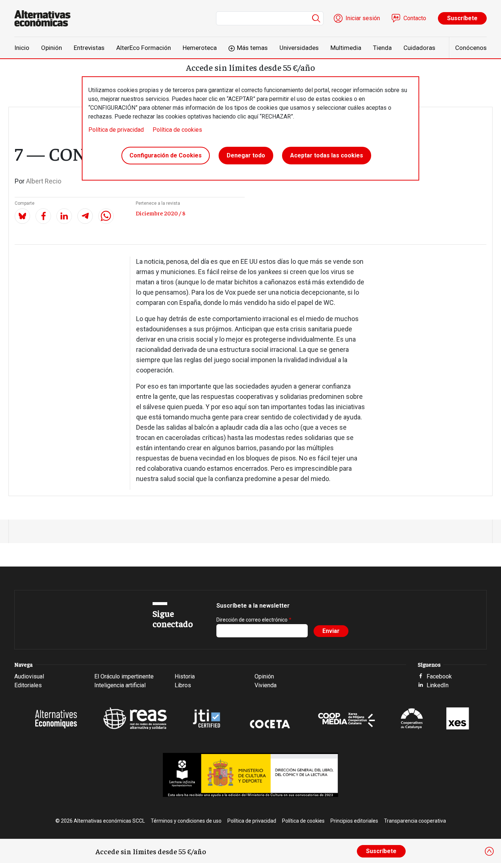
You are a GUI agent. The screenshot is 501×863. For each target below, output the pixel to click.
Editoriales (28, 685)
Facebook (439, 676)
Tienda (382, 47)
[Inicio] (45, 18)
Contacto (414, 18)
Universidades (299, 47)
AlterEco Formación (143, 47)
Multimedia (345, 47)
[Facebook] (43, 216)
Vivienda (266, 685)
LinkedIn (438, 685)
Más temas (252, 47)
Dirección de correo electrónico (252, 620)
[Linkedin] (64, 216)
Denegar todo (246, 155)
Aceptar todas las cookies (326, 155)
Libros (183, 685)
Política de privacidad (116, 129)
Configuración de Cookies (165, 155)
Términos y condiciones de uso (186, 821)
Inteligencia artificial (120, 685)
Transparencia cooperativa (415, 821)
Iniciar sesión (362, 18)
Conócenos (471, 47)
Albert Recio (43, 181)
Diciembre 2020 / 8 (160, 212)
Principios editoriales (354, 821)
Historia (185, 676)
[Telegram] (85, 216)
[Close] (489, 851)
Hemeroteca (200, 47)
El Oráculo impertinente (124, 676)
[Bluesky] (22, 216)
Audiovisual (29, 676)
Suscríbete (462, 18)
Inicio (21, 47)
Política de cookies (177, 129)
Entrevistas (89, 47)
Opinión (51, 47)
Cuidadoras (419, 47)
